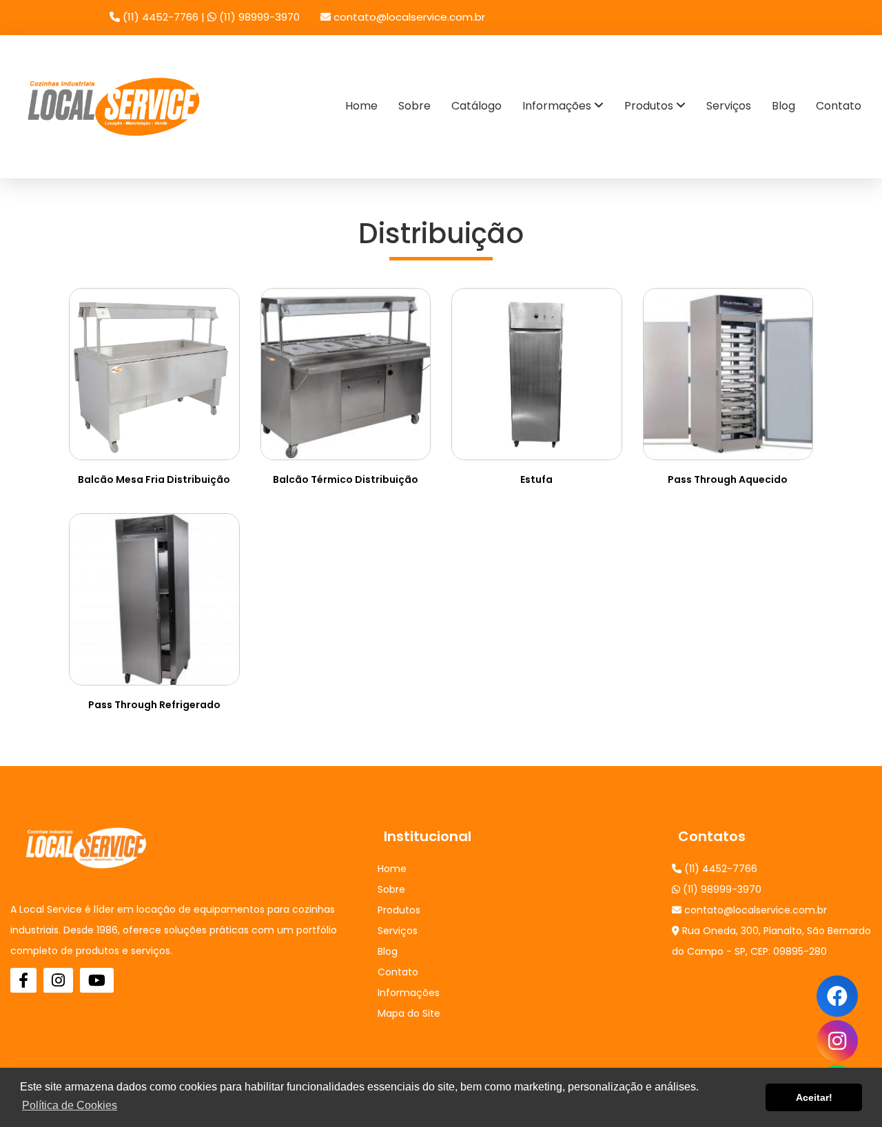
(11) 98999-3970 (258, 17)
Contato (838, 106)
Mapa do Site (409, 1013)
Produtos (650, 106)
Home (361, 106)
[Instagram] (837, 1041)
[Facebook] (23, 980)
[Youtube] (97, 980)
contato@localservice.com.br (408, 17)
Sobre (414, 106)
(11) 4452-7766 (160, 17)
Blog (783, 106)
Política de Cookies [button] (69, 1105)
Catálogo (476, 106)
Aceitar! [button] (814, 1097)
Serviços (728, 106)
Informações (558, 106)
